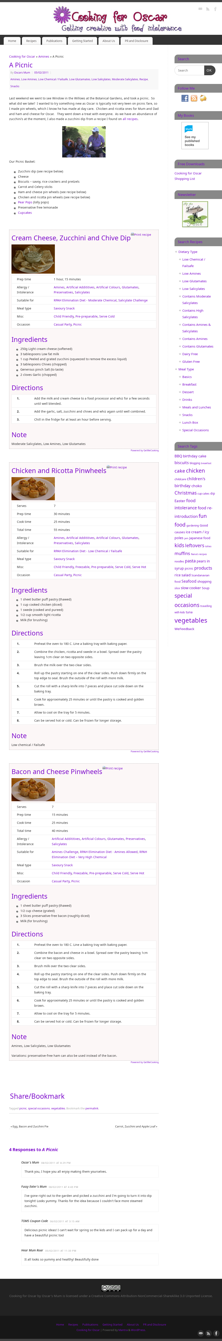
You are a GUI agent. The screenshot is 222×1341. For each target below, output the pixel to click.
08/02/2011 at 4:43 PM (63, 1187)
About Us (109, 41)
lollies (208, 546)
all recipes (130, 119)
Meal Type (186, 369)
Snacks (14, 86)
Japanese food (199, 538)
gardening (192, 525)
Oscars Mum (22, 72)
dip (212, 493)
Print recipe (142, 234)
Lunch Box (190, 422)
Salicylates (82, 292)
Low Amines (29, 79)
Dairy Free (190, 354)
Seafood (188, 581)
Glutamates (130, 287)
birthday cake (194, 455)
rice (178, 575)
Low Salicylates (101, 79)
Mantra (123, 1330)
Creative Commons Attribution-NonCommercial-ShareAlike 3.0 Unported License (151, 1296)
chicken (195, 470)
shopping (204, 581)
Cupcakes (25, 213)
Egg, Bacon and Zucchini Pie (29, 1126)
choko (196, 485)
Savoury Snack (64, 308)
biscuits (182, 462)
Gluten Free (191, 361)
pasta (190, 561)
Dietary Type (187, 251)
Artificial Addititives (80, 287)
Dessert (188, 392)
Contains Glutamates (197, 346)
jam (186, 538)
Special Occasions (195, 430)
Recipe (143, 79)
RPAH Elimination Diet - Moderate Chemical (85, 300)
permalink (91, 1108)
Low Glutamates (79, 79)
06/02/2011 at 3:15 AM (65, 1221)
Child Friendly (64, 316)
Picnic (77, 324)
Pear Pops (25, 202)
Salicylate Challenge (133, 300)
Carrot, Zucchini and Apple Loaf (136, 1126)
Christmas (186, 493)
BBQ (178, 455)
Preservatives (63, 292)
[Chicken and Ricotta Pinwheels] (33, 499)
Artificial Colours (108, 287)
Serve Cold (107, 316)
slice (177, 588)
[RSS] (208, 9)
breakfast (206, 463)
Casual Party (63, 324)
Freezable (82, 567)
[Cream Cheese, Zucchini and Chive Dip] (33, 272)
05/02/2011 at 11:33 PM (60, 1250)
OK (208, 70)
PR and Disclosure (136, 41)
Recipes (31, 41)
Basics (187, 377)
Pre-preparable (86, 316)
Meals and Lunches (196, 407)
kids (179, 545)
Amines (43, 56)
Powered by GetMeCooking (145, 450)
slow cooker (191, 587)
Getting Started (82, 41)
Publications (54, 41)
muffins (182, 553)
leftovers (194, 545)
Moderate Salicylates (125, 79)
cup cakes (203, 493)
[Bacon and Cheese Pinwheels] (33, 800)
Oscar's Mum (52, 1296)
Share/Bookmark (37, 1096)
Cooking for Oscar (22, 56)
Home (12, 41)
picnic (23, 1108)
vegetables (58, 1108)
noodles (179, 561)
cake (180, 470)
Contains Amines (194, 338)
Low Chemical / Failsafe (53, 79)
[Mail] (200, 9)
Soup (205, 588)
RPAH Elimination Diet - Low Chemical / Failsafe (88, 551)
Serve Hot (139, 567)
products (203, 568)
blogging (195, 463)
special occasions (39, 1108)
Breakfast (189, 384)
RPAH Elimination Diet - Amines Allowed (109, 852)
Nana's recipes (199, 554)
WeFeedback (184, 629)
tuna (189, 612)
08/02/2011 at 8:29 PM (56, 1162)
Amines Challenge (65, 852)
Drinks (187, 399)
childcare (180, 479)
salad (186, 574)
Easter (180, 500)
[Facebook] (215, 9)
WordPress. (138, 1330)
